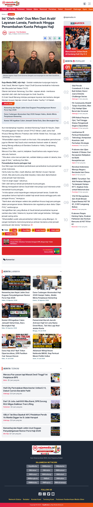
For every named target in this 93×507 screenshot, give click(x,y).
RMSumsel (60, 470)
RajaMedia (33, 466)
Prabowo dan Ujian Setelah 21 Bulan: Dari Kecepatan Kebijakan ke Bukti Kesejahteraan (81, 154)
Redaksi (26, 499)
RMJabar (32, 470)
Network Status (15, 499)
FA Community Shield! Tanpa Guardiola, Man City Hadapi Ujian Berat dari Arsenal (81, 107)
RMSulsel (60, 474)
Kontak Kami (36, 499)
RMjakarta (60, 466)
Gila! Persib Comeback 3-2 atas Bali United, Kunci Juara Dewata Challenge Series (80, 91)
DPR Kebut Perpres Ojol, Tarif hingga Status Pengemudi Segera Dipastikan (80, 121)
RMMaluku (33, 482)
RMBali (46, 478)
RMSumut (33, 474)
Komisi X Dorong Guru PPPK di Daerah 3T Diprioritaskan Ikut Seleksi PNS (76, 74)
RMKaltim (60, 478)
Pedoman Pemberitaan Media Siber (70, 499)
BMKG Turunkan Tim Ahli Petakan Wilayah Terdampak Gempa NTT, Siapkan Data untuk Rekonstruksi (81, 184)
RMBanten (46, 466)
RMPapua (46, 482)
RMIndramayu (60, 482)
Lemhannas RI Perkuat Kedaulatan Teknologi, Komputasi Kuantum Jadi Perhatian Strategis (81, 137)
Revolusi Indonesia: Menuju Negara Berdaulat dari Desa (80, 169)
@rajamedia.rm (70, 17)
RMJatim (46, 470)
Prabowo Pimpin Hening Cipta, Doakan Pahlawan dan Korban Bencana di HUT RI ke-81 (81, 218)
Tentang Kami (48, 499)
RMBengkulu (33, 478)
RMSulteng (46, 474)
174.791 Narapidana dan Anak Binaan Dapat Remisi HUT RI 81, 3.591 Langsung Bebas (81, 201)
